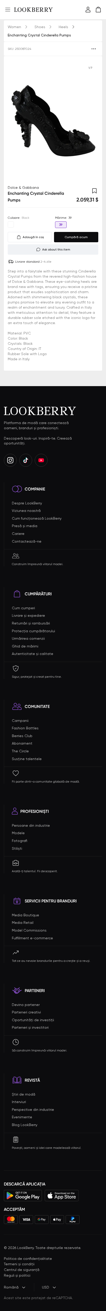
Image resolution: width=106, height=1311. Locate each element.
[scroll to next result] (90, 120)
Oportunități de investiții (33, 1020)
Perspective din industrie (33, 1109)
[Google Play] (23, 1195)
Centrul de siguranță (21, 1270)
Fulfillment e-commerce (32, 938)
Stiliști (17, 848)
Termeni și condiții (19, 1264)
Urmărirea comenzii (28, 638)
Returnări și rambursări (31, 623)
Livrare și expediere (28, 615)
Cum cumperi (23, 608)
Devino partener (26, 1005)
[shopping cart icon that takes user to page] (98, 9)
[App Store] (62, 1195)
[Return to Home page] (33, 9)
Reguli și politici (17, 1275)
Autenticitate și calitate (32, 654)
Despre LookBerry (27, 503)
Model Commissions (29, 930)
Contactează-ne (26, 541)
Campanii (20, 721)
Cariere (18, 534)
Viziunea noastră (26, 511)
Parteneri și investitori (30, 1027)
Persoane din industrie (31, 825)
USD (45, 1287)
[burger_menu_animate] (8, 9)
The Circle (20, 751)
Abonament (22, 743)
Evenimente (22, 1117)
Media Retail (22, 922)
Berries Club (22, 736)
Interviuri (19, 1102)
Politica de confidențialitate (28, 1259)
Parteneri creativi (26, 1012)
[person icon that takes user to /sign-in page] (88, 9)
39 (61, 225)
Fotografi (19, 841)
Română (11, 1287)
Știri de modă (23, 1094)
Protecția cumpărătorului (33, 631)
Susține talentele (27, 759)
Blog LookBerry (24, 1125)
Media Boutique (25, 915)
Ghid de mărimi (25, 646)
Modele (18, 833)
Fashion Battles (25, 728)
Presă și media (24, 526)
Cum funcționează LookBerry (36, 518)
